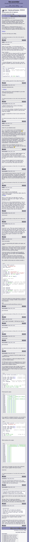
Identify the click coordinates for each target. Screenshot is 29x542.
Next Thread (23, 532)
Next (25, 530)
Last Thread (18, 532)
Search (13, 5)
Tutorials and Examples (13, 10)
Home (10, 5)
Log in (21, 6)
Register (17, 5)
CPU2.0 (3, 31)
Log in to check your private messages (12, 6)
